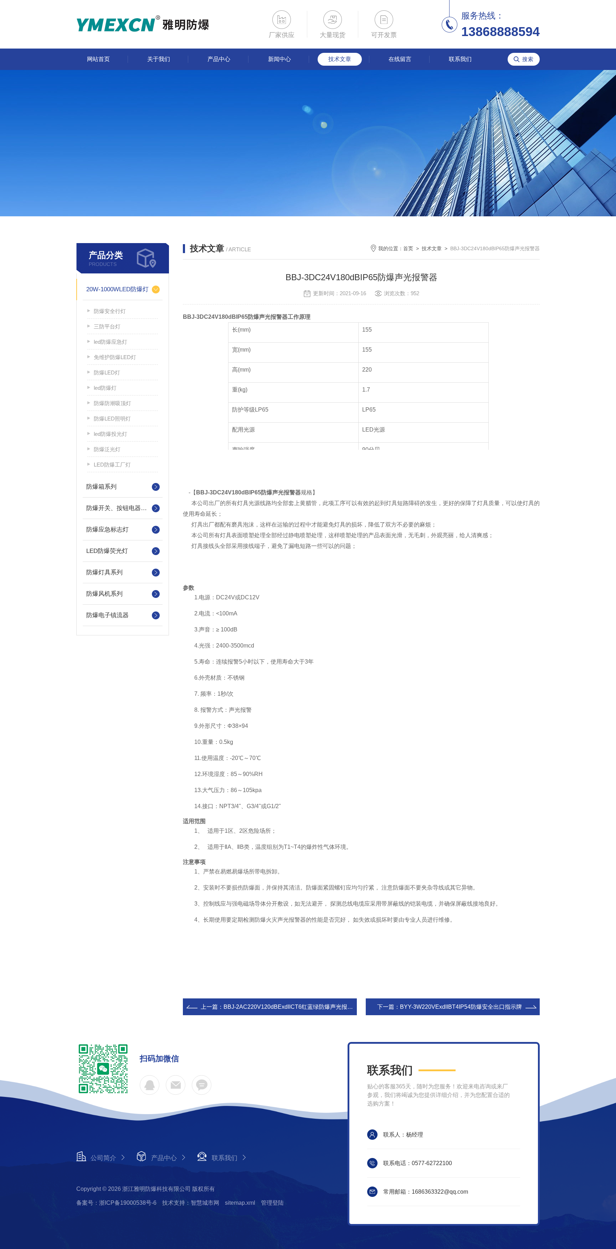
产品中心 (218, 59)
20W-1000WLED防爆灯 (117, 289)
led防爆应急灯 (110, 342)
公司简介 (103, 1158)
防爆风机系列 (104, 593)
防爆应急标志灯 (107, 529)
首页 (408, 248)
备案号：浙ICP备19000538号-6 (116, 1203)
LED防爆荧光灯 (107, 551)
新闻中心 (279, 59)
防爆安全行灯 (110, 311)
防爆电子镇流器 (107, 615)
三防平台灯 (107, 326)
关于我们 (158, 59)
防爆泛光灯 (107, 449)
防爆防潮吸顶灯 (112, 403)
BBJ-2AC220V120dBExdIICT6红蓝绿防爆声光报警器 (291, 1007)
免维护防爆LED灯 (115, 357)
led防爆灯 (105, 388)
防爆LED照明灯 (112, 419)
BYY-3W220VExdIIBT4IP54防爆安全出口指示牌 (461, 1007)
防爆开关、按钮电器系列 (119, 508)
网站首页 (98, 59)
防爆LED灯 (107, 372)
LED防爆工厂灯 (112, 465)
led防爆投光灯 (110, 434)
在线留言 (400, 59)
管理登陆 (272, 1203)
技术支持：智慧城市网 (190, 1203)
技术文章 (339, 59)
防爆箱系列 (101, 486)
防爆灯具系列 (104, 572)
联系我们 (460, 59)
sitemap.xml (240, 1203)
